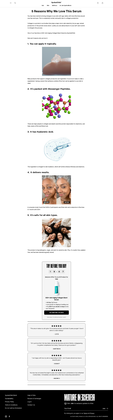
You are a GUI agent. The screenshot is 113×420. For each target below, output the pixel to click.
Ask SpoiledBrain (66, 5)
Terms (85, 413)
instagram (7, 416)
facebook (10, 416)
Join (103, 408)
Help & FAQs (31, 395)
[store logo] (56, 2)
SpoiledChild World (11, 395)
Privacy (92, 413)
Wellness (54, 5)
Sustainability (9, 398)
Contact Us (31, 405)
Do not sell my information (13, 408)
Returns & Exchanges (34, 398)
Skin (48, 5)
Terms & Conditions (11, 405)
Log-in (29, 402)
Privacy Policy (9, 402)
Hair (43, 5)
